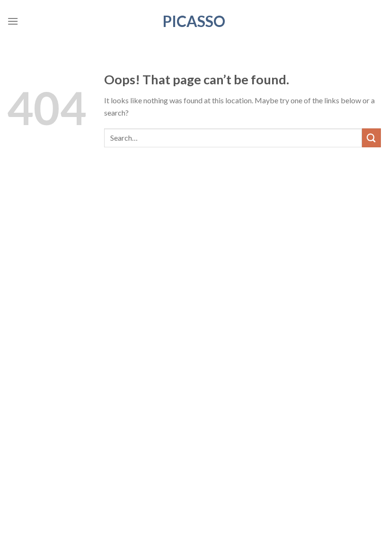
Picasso (194, 21)
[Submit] (371, 137)
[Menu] (12, 21)
